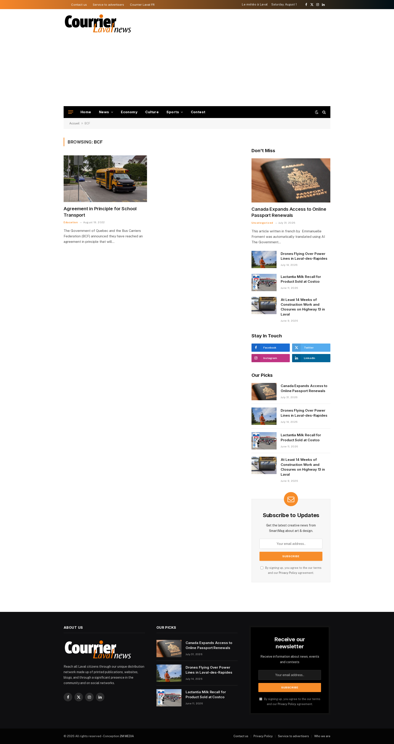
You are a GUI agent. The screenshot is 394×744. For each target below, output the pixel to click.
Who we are (322, 736)
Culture (152, 112)
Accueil (74, 123)
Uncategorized (262, 222)
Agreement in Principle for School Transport (100, 212)
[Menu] (70, 112)
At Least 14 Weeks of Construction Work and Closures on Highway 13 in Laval (303, 307)
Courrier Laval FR (142, 4)
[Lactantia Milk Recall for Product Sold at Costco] (264, 282)
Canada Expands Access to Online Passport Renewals (288, 212)
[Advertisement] (197, 72)
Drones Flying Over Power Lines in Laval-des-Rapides (304, 256)
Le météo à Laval (255, 4)
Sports (172, 112)
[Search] (323, 112)
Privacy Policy (288, 573)
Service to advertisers (108, 4)
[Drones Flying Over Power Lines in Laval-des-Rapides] (264, 259)
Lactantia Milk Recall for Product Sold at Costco (301, 279)
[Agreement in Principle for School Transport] (105, 178)
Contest (198, 112)
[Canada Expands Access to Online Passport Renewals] (290, 180)
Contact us (79, 4)
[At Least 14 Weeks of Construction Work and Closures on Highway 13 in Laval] (264, 305)
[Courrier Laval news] (98, 24)
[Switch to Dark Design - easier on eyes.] (316, 112)
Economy (129, 112)
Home (85, 112)
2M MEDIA (127, 736)
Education (71, 222)
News (104, 112)
